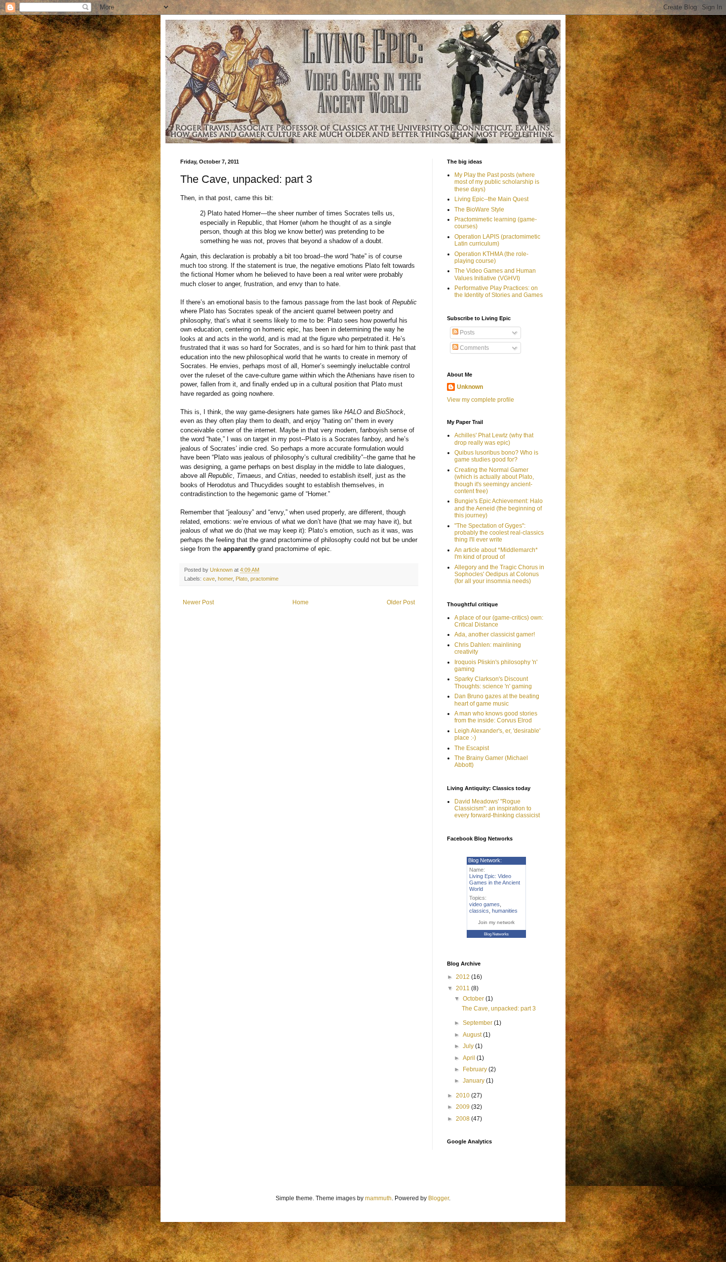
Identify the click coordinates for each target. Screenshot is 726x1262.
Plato (241, 579)
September (478, 1022)
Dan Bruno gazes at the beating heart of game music (496, 700)
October (474, 998)
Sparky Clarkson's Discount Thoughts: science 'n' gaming (493, 682)
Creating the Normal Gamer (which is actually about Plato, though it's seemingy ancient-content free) (494, 480)
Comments (473, 347)
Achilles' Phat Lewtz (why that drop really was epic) (493, 439)
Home (300, 602)
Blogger (438, 1198)
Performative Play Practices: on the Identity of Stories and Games (498, 291)
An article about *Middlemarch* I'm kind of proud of (496, 553)
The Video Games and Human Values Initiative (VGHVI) (495, 274)
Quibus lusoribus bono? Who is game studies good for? (496, 456)
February (475, 1069)
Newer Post (198, 602)
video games (484, 904)
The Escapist (471, 748)
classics (479, 911)
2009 (463, 1106)
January (474, 1080)
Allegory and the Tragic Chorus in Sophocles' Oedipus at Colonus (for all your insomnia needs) (499, 574)
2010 (463, 1095)
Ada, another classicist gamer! (494, 634)
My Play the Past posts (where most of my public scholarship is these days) (496, 182)
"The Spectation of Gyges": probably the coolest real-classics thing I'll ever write (499, 533)
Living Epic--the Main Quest (491, 199)
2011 (463, 988)
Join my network (496, 922)
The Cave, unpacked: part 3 (499, 1008)
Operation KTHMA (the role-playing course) (491, 257)
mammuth (378, 1198)
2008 (463, 1118)
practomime (264, 579)
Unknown (470, 386)
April (470, 1057)
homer (225, 579)
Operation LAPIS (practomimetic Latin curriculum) (497, 240)
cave (209, 579)
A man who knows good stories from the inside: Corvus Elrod (495, 717)
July (469, 1046)
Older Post (401, 602)
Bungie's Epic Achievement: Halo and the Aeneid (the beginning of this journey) (498, 508)
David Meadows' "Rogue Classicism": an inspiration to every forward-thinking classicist (497, 808)
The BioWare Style (479, 209)
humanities (505, 911)
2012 (463, 976)
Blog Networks (496, 934)
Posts (466, 332)
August (473, 1034)
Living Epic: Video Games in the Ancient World (494, 882)
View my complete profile (480, 399)
